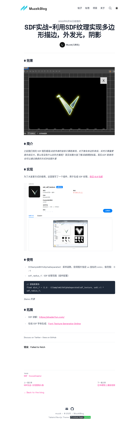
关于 (102, 8)
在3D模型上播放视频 (106, 385)
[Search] (110, 8)
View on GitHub (49, 337)
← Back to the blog (34, 392)
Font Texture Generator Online (64, 323)
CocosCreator (35, 376)
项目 (95, 8)
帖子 (80, 8)
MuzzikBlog (79, 413)
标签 (87, 8)
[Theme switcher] (116, 8)
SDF (25, 376)
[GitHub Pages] (80, 417)
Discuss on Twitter (32, 337)
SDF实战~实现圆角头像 (34, 385)
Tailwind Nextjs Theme (58, 417)
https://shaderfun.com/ (51, 317)
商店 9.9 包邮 (96, 176)
